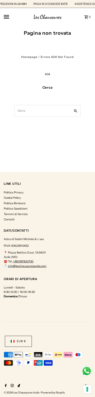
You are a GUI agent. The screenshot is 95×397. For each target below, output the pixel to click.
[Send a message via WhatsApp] (87, 371)
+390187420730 (22, 261)
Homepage (29, 57)
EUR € (21, 341)
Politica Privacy (14, 192)
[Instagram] (12, 386)
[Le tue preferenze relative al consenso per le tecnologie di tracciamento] (87, 389)
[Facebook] (5, 386)
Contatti (9, 219)
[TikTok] (18, 386)
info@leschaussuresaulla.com (27, 266)
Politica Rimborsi (14, 203)
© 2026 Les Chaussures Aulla (22, 392)
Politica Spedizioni (15, 208)
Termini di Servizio (16, 214)
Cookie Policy (12, 197)
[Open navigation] (17, 16)
